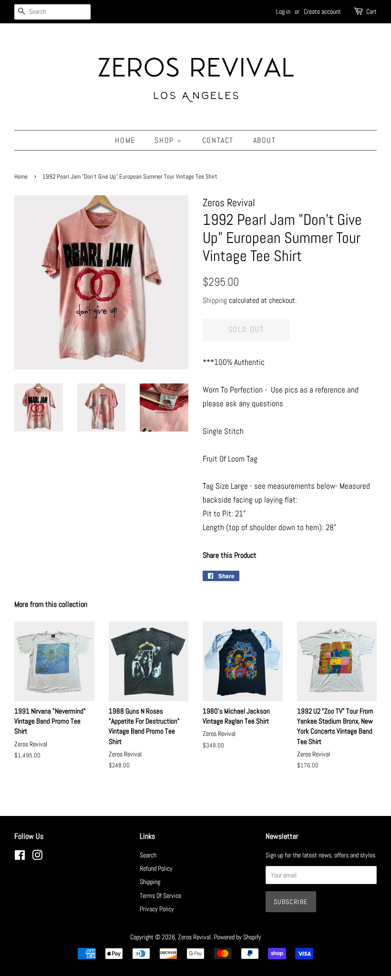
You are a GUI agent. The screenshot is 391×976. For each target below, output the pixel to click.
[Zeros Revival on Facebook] (19, 857)
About (264, 140)
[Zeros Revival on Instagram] (37, 857)
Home (125, 140)
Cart (371, 11)
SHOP (165, 140)
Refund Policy (156, 868)
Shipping (215, 300)
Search (148, 855)
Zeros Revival (194, 937)
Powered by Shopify (237, 937)
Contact (218, 140)
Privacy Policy (157, 909)
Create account (322, 11)
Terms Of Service (160, 895)
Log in (283, 11)
